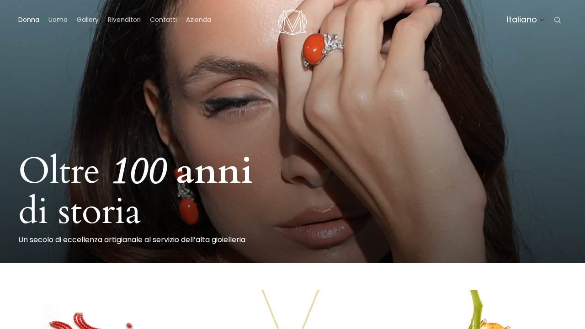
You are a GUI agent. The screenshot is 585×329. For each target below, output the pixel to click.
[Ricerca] (558, 20)
